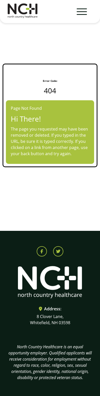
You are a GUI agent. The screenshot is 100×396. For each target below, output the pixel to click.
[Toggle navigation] (79, 11)
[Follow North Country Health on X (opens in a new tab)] (58, 251)
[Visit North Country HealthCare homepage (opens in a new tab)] (22, 12)
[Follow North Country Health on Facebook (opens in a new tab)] (42, 251)
